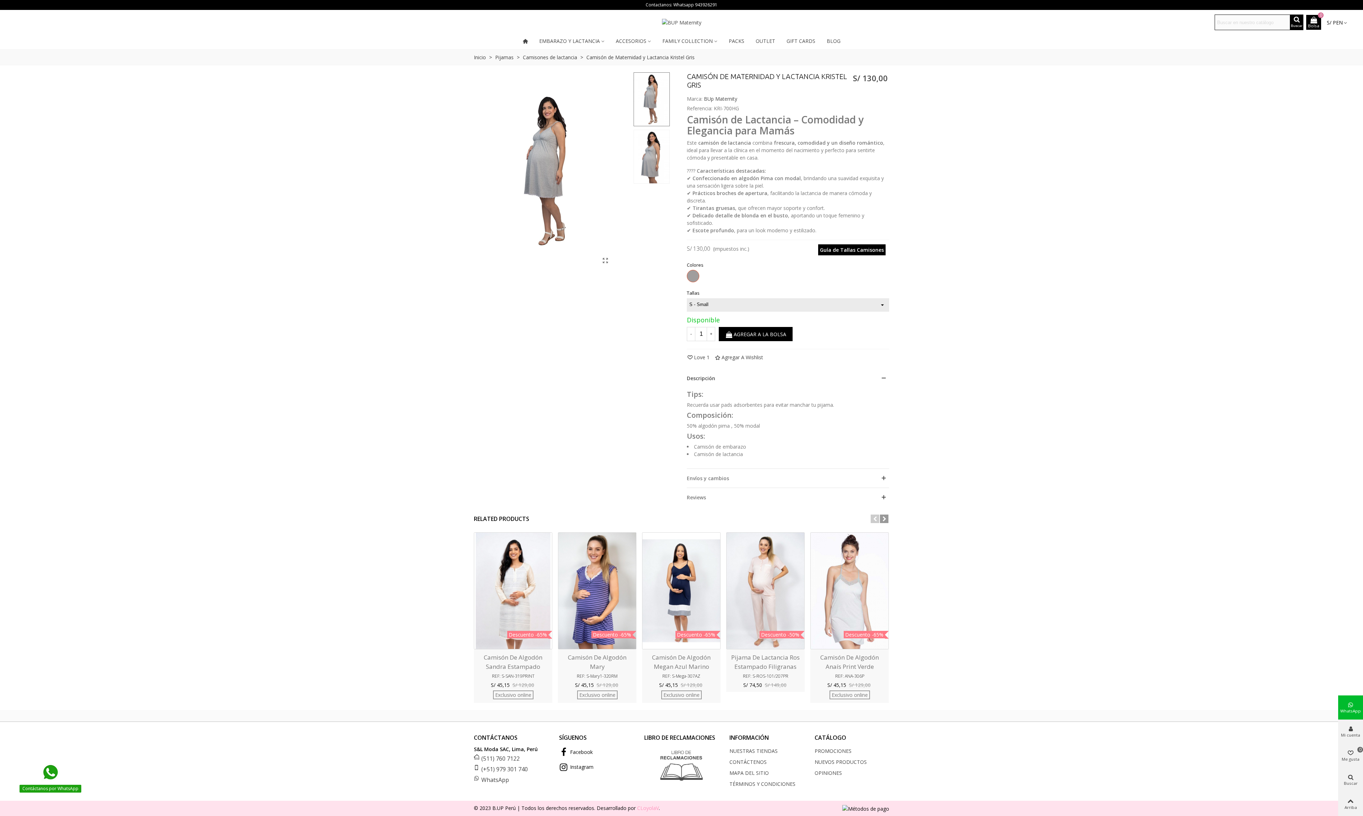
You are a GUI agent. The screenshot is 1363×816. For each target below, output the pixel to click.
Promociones (833, 751)
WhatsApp (495, 780)
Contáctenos (748, 762)
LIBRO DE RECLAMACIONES (679, 738)
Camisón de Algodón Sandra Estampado (513, 662)
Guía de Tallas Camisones (852, 249)
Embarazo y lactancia (569, 41)
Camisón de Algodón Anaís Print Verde (849, 662)
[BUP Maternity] (681, 22)
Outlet (765, 41)
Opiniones (828, 773)
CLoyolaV (648, 808)
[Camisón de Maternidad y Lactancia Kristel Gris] (605, 260)
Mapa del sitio (749, 773)
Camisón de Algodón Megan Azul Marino (681, 662)
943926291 (706, 5)
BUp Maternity (720, 98)
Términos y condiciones (762, 784)
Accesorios (631, 41)
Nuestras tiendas (753, 751)
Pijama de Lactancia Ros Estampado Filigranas (765, 662)
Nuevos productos (841, 762)
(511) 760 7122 (500, 758)
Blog (834, 41)
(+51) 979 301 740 (504, 769)
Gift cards (801, 41)
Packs (736, 41)
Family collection (687, 41)
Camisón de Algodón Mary (597, 662)
